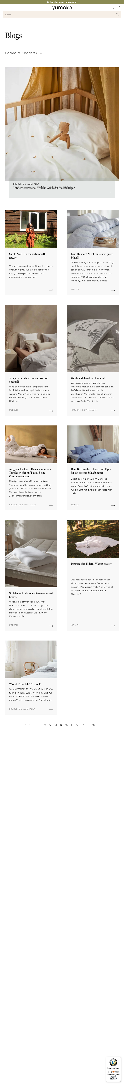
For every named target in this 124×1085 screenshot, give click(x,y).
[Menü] (119, 1059)
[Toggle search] (10, 8)
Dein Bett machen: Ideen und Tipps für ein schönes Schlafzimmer (91, 470)
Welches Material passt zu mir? (88, 378)
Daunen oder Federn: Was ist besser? (91, 563)
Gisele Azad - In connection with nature (27, 255)
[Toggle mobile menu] (4, 8)
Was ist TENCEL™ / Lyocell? (25, 684)
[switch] (113, 1078)
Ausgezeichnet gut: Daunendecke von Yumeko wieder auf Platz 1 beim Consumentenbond (30, 472)
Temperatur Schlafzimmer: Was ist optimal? (28, 379)
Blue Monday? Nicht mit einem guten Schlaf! (92, 255)
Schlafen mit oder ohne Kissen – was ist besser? (31, 594)
